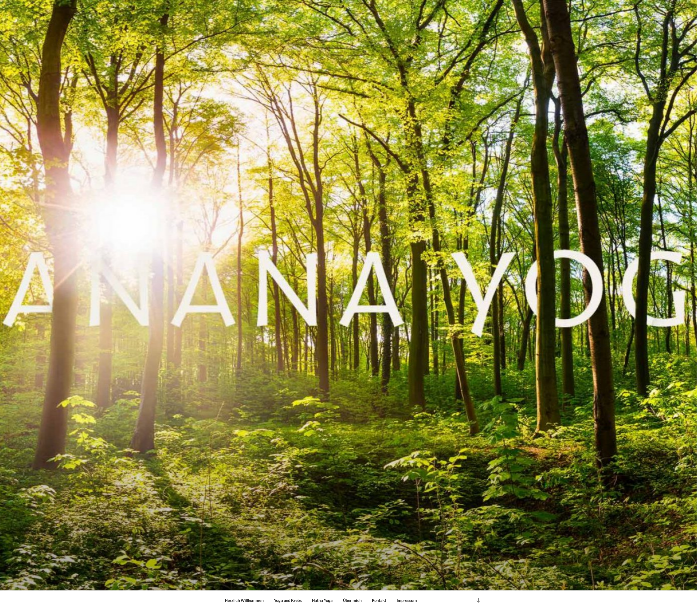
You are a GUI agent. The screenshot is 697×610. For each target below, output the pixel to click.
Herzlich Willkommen (244, 600)
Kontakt (379, 600)
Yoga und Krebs (288, 600)
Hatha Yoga (322, 600)
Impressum (407, 600)
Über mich (352, 600)
